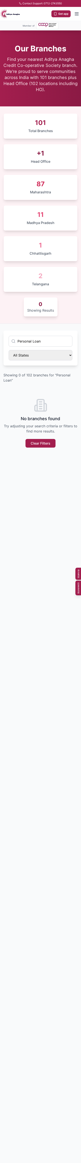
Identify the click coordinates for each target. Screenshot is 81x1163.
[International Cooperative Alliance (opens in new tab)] (47, 25)
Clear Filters (40, 443)
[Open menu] (76, 13)
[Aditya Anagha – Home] (10, 14)
